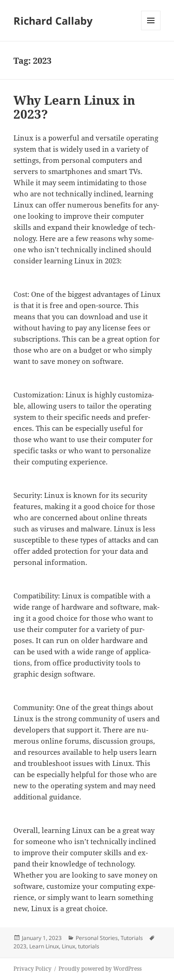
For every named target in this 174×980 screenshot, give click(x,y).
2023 (19, 946)
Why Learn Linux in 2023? (74, 107)
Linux (68, 946)
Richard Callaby (53, 20)
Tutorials (132, 938)
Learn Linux (44, 946)
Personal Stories (97, 938)
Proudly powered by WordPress (100, 969)
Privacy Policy (32, 969)
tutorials (88, 946)
